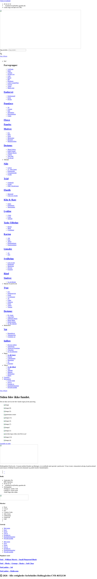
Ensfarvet (8, 92)
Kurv (5, 530)
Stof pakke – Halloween (9, 571)
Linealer (8, 249)
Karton (7, 234)
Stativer (8, 278)
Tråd (6, 178)
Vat (5, 329)
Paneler (7, 124)
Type (6, 288)
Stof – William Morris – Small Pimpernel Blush (18, 560)
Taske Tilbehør (11, 222)
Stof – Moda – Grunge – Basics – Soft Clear (17, 563)
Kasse (5, 531)
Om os (6, 533)
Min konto (7, 528)
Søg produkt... (4, 50)
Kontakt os (7, 535)
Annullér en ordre (5, 443)
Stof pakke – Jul (6, 567)
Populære (8, 103)
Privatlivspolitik (8, 538)
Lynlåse (7, 211)
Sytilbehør (9, 258)
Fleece (7, 120)
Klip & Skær (10, 199)
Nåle (6, 163)
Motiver (8, 129)
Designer (8, 145)
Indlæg (7, 341)
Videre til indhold (5, 1)
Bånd (6, 273)
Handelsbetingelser (9, 537)
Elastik (7, 190)
